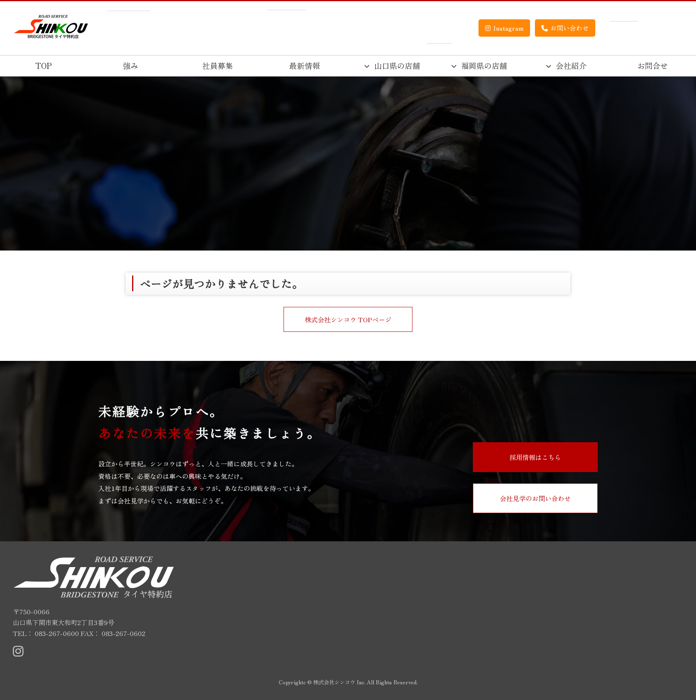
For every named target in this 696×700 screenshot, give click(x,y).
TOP (43, 65)
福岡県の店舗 (484, 65)
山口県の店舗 (397, 65)
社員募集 (217, 65)
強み (130, 65)
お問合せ (652, 65)
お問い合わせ (569, 28)
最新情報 (304, 65)
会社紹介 (571, 65)
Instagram (508, 28)
